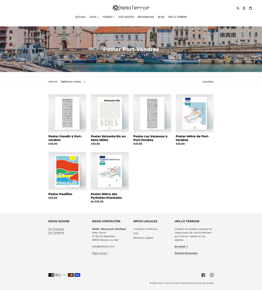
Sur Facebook (56, 232)
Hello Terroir (164, 283)
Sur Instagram (56, 228)
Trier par (52, 82)
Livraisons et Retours (145, 228)
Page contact (99, 253)
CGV (136, 233)
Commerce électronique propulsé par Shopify (192, 283)
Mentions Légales (143, 237)
